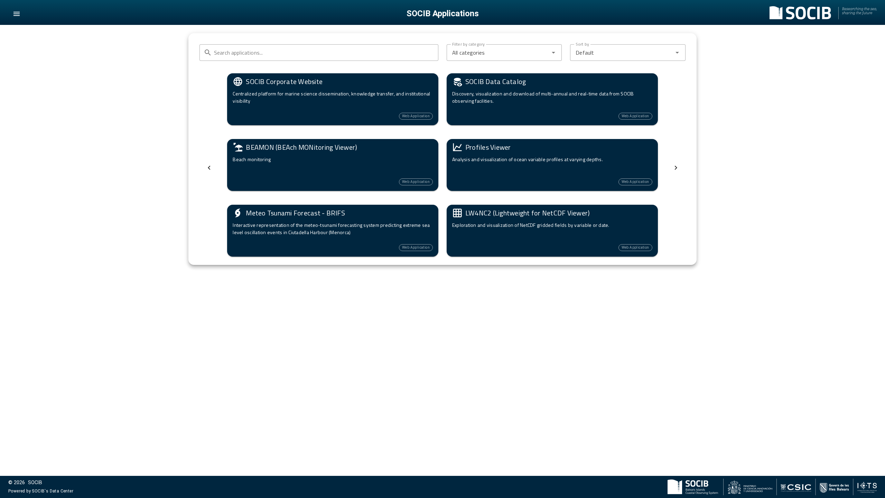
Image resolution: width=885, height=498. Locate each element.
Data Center (61, 491)
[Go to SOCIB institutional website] (823, 13)
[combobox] (504, 52)
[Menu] (16, 14)
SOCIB (35, 482)
